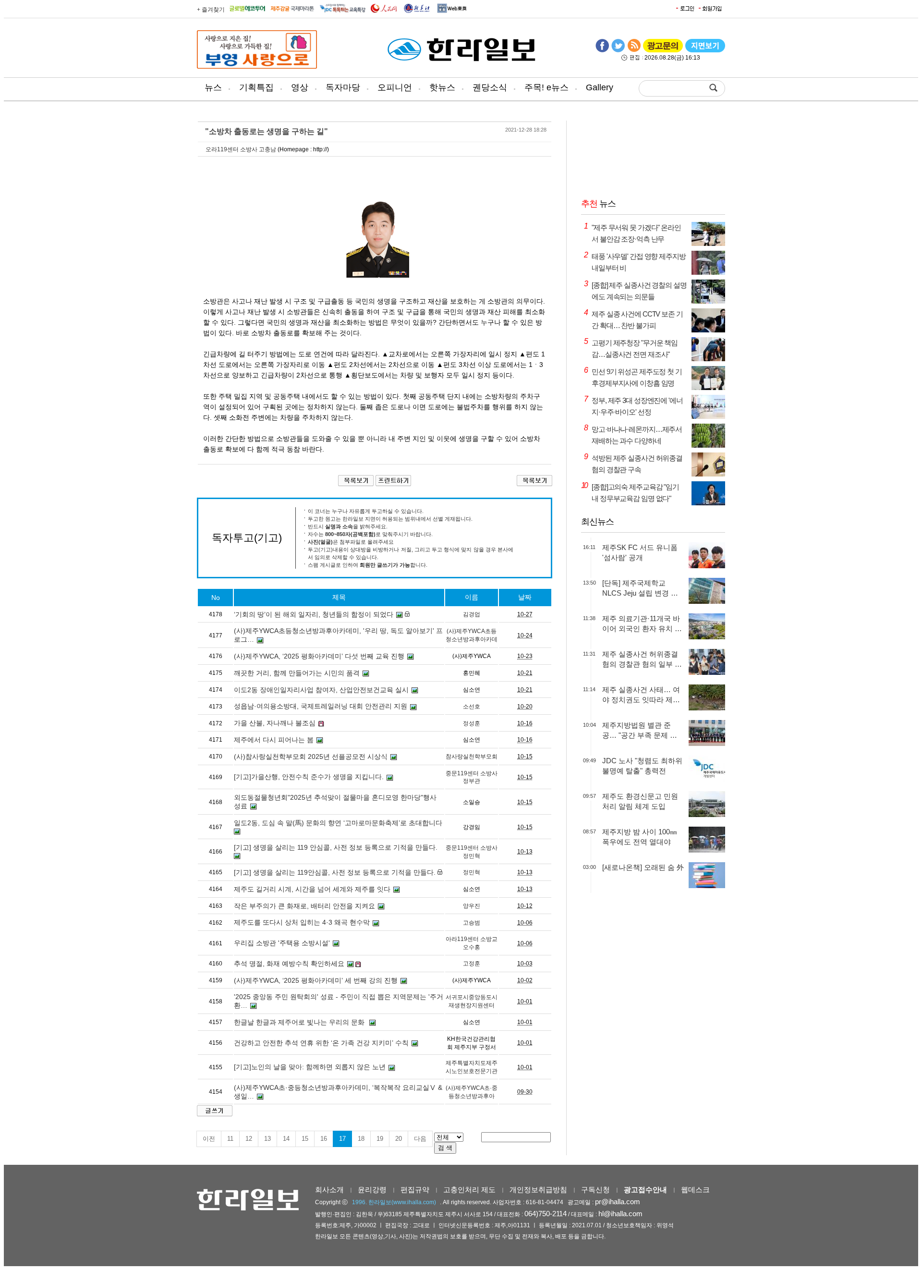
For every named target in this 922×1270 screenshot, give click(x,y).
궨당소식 (490, 87)
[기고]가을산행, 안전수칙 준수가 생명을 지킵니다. (309, 777)
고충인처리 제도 (469, 1189)
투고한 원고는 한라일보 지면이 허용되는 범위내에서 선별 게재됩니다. (390, 519)
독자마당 (343, 87)
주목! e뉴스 (546, 87)
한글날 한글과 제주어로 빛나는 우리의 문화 (300, 1022)
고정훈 (471, 963)
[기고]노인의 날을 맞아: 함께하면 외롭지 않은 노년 (310, 1067)
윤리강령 (372, 1189)
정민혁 (471, 872)
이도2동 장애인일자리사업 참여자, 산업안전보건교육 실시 (321, 690)
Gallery (599, 87)
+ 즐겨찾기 (211, 9)
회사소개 (329, 1189)
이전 (209, 1138)
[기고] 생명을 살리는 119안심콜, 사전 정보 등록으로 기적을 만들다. (335, 872)
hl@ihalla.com (620, 1213)
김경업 (471, 614)
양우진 (471, 906)
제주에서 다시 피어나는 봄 (274, 740)
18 (361, 1138)
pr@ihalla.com (617, 1201)
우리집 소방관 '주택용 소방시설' (282, 943)
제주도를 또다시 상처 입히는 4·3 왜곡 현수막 (302, 922)
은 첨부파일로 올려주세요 (351, 542)
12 (248, 1138)
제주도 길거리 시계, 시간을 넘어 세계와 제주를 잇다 (312, 889)
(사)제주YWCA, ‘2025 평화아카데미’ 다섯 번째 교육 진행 (319, 656)
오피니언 (394, 87)
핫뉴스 (442, 87)
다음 (420, 1138)
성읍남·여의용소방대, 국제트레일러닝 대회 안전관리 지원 (320, 706)
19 (379, 1138)
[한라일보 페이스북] (602, 50)
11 (230, 1138)
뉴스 (213, 87)
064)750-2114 (545, 1213)
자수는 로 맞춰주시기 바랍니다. (370, 534)
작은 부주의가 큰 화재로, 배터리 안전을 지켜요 (304, 906)
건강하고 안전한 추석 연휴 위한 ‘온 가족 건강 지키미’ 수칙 (321, 1043)
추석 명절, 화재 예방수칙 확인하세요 (289, 963)
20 (398, 1138)
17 (342, 1138)
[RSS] (634, 50)
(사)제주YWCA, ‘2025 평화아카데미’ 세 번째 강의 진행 (316, 980)
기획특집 (256, 87)
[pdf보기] (705, 50)
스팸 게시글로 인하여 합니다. (367, 565)
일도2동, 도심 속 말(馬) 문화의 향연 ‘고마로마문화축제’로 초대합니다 (338, 823)
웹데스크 (695, 1189)
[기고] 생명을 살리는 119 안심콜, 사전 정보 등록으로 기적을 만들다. (335, 847)
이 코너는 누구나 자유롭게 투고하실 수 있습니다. (366, 511)
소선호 (471, 706)
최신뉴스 (597, 521)
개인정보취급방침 (538, 1189)
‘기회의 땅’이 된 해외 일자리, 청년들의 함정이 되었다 (313, 614)
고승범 (471, 922)
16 (323, 1138)
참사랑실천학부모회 (471, 756)
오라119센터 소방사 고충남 (241, 149)
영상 (299, 87)
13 (267, 1138)
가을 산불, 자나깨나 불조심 (274, 723)
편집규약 (414, 1189)
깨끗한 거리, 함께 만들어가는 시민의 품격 (297, 673)
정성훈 (471, 723)
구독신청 (595, 1189)
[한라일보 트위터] (618, 50)
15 (305, 1138)
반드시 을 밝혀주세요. (348, 526)
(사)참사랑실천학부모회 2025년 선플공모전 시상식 (311, 756)
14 (286, 1138)
